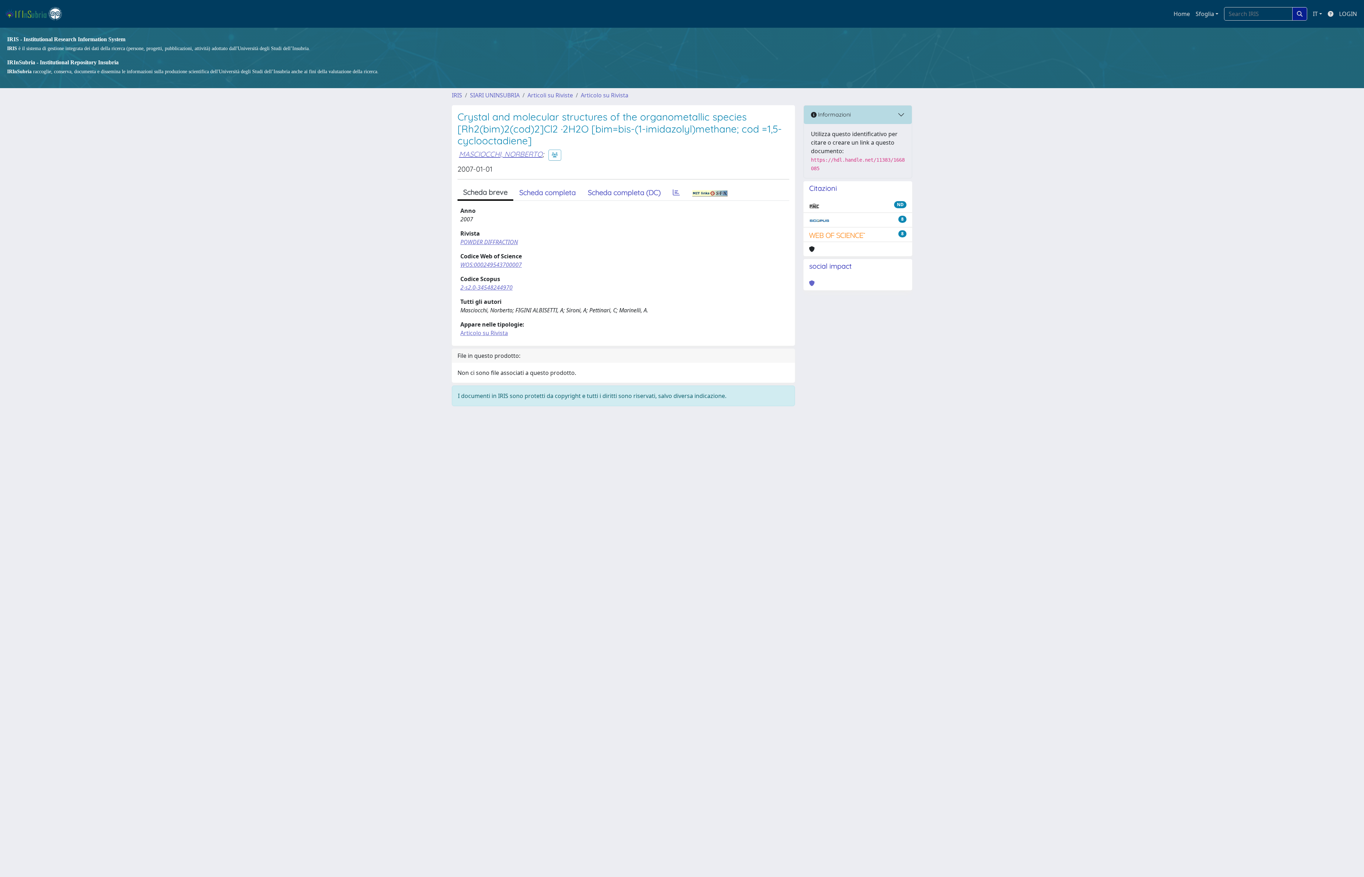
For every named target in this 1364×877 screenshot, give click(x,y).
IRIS (457, 95)
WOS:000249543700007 (491, 265)
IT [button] (1315, 14)
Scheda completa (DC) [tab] (624, 192)
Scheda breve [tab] (485, 192)
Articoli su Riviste (550, 95)
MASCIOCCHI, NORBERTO (500, 154)
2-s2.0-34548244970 (486, 287)
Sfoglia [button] (1205, 14)
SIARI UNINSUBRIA (495, 95)
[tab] (676, 192)
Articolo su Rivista (604, 95)
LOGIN (1348, 14)
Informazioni (834, 114)
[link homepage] (36, 13)
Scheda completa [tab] (547, 192)
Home (1182, 14)
